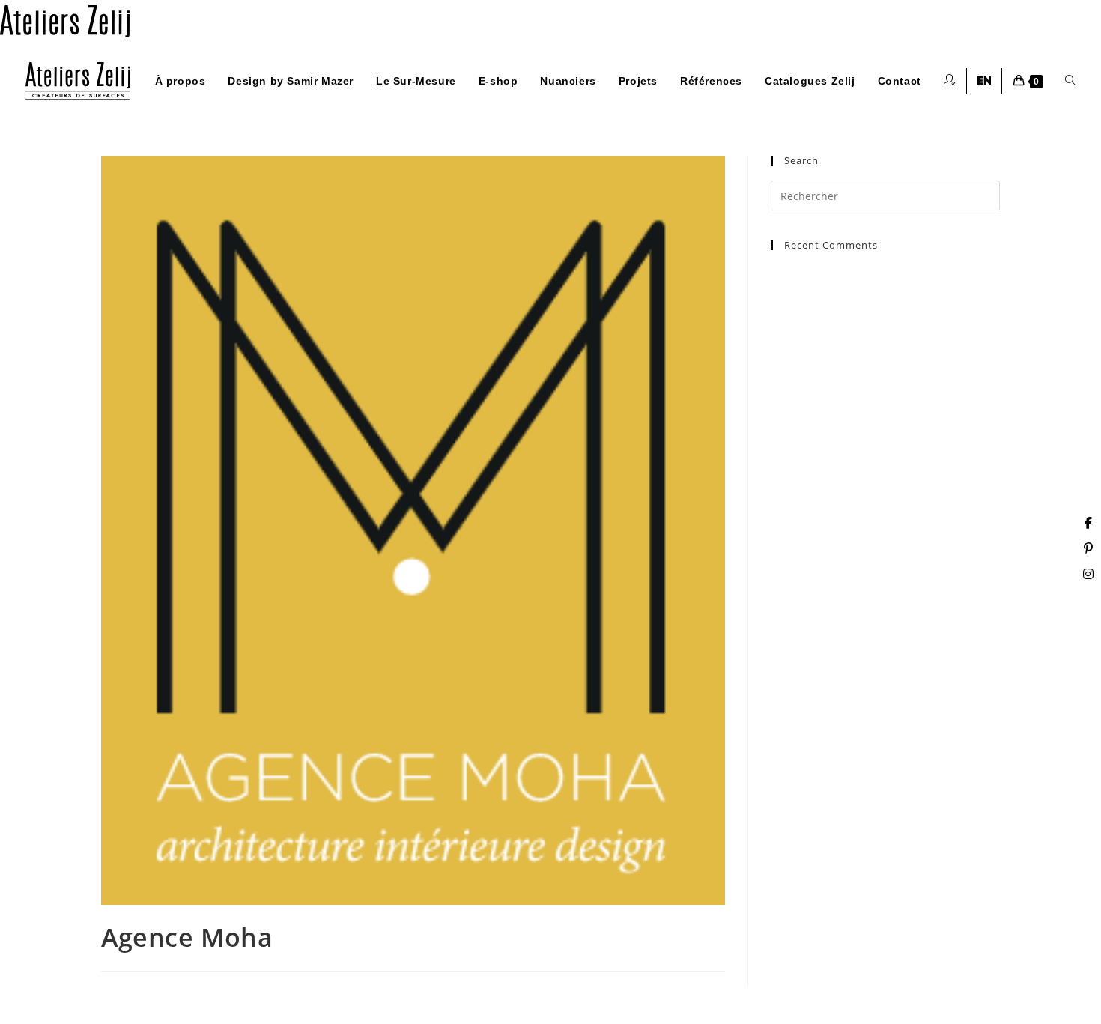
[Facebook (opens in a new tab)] (1088, 523)
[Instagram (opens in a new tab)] (1088, 574)
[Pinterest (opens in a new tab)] (1088, 548)
